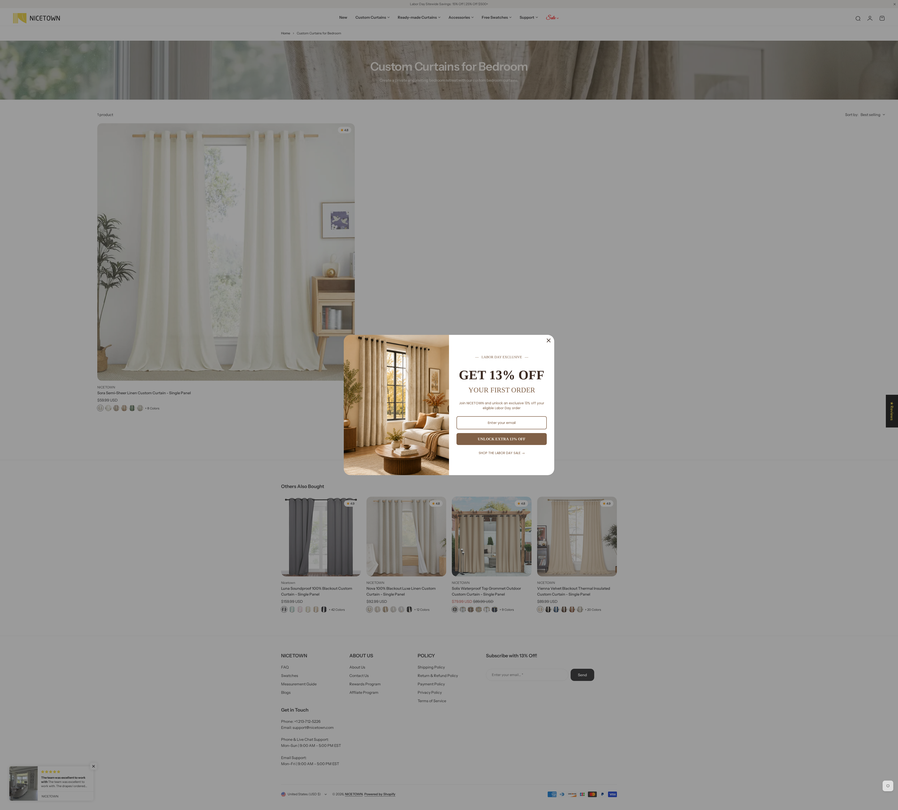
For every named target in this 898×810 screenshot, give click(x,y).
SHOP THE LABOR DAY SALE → (502, 453)
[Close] (548, 340)
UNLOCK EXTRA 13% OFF (501, 439)
